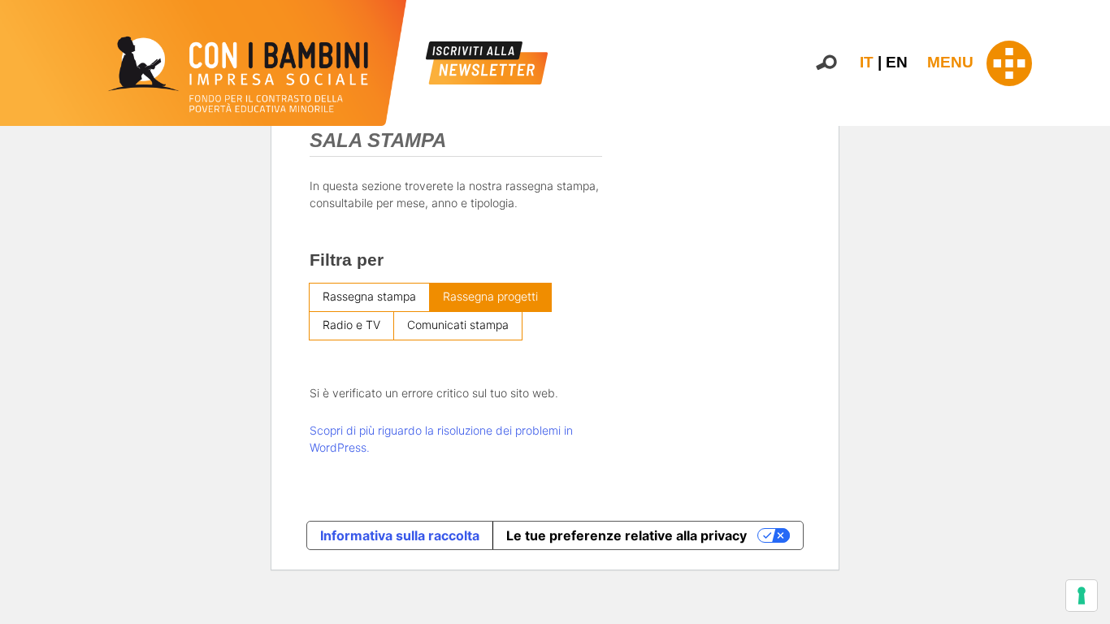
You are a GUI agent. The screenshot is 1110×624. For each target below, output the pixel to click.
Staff (1084, 296)
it (867, 62)
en (897, 62)
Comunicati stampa (458, 325)
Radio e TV (351, 325)
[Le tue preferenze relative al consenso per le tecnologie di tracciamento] (1081, 595)
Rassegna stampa (369, 296)
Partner (1090, 279)
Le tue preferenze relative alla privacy (626, 535)
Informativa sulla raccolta (399, 535)
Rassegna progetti (490, 296)
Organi (1089, 243)
